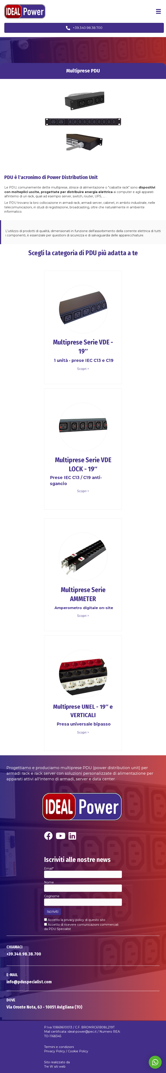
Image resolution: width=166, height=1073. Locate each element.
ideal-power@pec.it (82, 1032)
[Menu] (158, 11)
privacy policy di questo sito (84, 920)
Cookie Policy (78, 1051)
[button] (84, 28)
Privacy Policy (54, 1051)
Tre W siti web (54, 1066)
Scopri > (83, 369)
